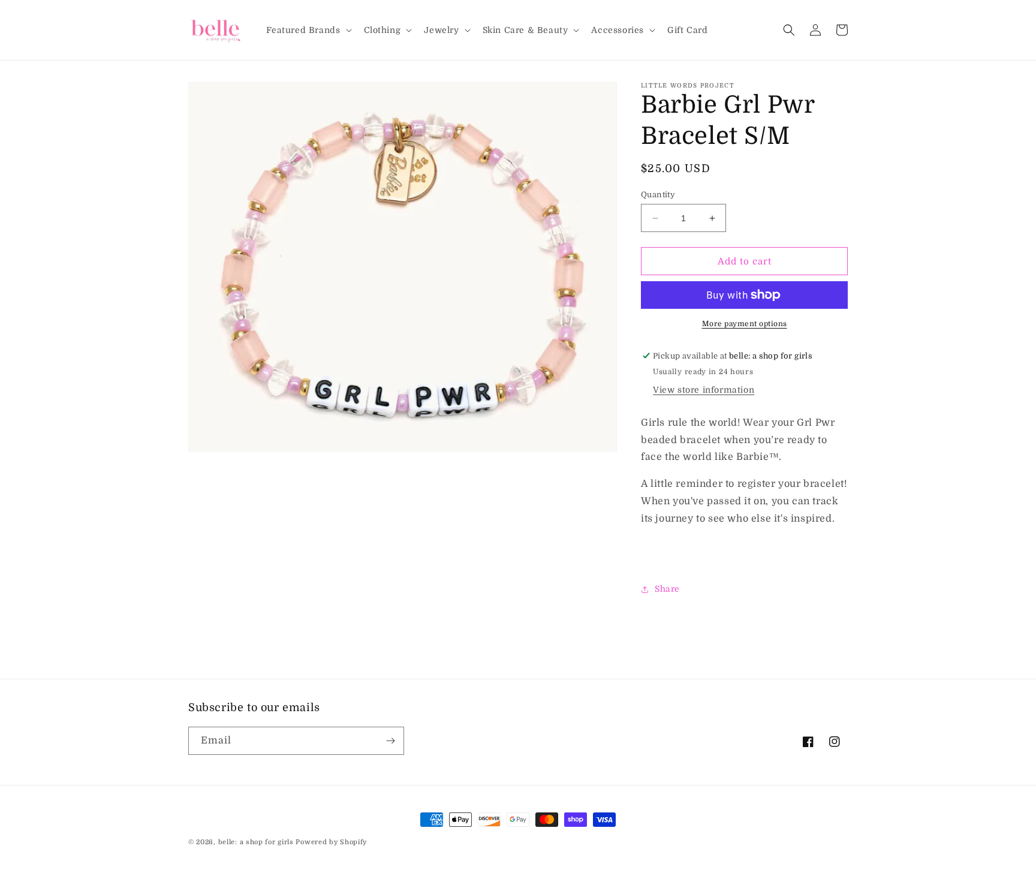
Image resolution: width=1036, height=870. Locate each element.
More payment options (744, 324)
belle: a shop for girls (256, 842)
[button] (308, 30)
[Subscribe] (390, 741)
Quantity (658, 194)
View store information (703, 390)
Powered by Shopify (331, 842)
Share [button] (667, 589)
